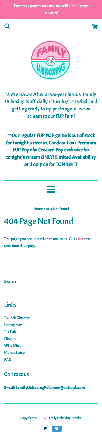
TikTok (10, 331)
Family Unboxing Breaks (64, 418)
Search (10, 281)
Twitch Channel (17, 318)
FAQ (8, 359)
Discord (10, 338)
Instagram (13, 325)
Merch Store (14, 352)
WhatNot (12, 345)
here (82, 239)
